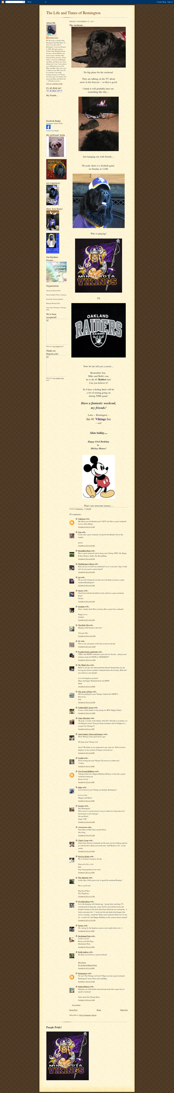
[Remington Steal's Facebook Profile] (48, 128)
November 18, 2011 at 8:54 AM (86, 620)
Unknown (81, 518)
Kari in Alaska (83, 856)
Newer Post (73, 1010)
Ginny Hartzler (84, 718)
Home (99, 1010)
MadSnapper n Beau (86, 564)
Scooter (81, 805)
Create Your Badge (52, 130)
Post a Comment (76, 1005)
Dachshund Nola (84, 936)
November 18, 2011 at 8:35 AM (86, 585)
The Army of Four (85, 691)
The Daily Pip (83, 625)
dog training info (58, 378)
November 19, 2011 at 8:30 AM (86, 822)
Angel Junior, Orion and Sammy (90, 734)
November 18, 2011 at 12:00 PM (86, 686)
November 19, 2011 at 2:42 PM (86, 872)
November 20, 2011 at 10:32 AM (86, 920)
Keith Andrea (83, 952)
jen (79, 577)
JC (79, 641)
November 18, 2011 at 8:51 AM (86, 601)
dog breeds (56, 346)
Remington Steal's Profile (54, 123)
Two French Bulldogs (86, 771)
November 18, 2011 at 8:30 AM (86, 572)
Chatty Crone (83, 840)
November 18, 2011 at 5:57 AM (86, 527)
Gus (79, 532)
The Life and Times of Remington (73, 12)
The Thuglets (83, 877)
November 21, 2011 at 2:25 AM (86, 981)
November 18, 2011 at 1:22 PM (86, 729)
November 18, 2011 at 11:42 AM (86, 660)
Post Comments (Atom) (87, 1015)
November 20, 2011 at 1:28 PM (86, 931)
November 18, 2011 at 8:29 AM (86, 559)
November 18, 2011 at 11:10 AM (86, 647)
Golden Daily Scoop (85, 707)
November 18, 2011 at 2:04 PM (86, 753)
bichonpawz (82, 973)
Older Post (124, 1010)
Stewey (80, 590)
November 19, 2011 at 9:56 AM (86, 851)
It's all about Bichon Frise (87, 965)
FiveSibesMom (84, 901)
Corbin (81, 758)
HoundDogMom (84, 550)
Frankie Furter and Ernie (88, 651)
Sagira (80, 925)
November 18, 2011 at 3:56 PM (86, 782)
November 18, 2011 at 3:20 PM (86, 766)
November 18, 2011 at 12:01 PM (86, 702)
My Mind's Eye (84, 665)
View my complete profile (54, 84)
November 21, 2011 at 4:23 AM (86, 1000)
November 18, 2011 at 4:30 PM (86, 801)
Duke (80, 787)
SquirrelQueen (83, 986)
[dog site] (57, 344)
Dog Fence (82, 962)
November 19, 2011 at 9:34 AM (86, 835)
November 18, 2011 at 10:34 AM (86, 636)
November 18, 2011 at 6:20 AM (86, 545)
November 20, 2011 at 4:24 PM (86, 947)
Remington (53, 38)
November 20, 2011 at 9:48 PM (86, 968)
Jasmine (81, 606)
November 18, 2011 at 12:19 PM (86, 713)
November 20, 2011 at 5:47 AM (86, 896)
